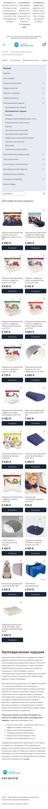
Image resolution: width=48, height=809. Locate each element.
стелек (26, 759)
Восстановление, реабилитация (16, 154)
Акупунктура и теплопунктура (15, 164)
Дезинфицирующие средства (15, 169)
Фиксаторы (9, 145)
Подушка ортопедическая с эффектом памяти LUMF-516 (12, 499)
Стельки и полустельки (14, 142)
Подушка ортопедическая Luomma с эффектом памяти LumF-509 (12, 369)
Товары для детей (10, 88)
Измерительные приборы (13, 174)
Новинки (5, 60)
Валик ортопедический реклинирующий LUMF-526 (34, 412)
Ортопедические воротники (16, 134)
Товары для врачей (11, 98)
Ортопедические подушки (15, 111)
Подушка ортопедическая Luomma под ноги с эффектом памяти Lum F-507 (12, 235)
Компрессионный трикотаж (16, 130)
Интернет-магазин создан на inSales (15, 804)
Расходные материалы (12, 179)
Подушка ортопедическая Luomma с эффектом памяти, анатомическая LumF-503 (12, 324)
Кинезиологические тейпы (16, 149)
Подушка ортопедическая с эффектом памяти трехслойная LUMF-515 (12, 412)
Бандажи (8, 115)
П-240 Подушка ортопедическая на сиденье (9, 542)
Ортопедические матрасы (15, 107)
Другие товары (9, 184)
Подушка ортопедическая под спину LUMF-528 (12, 584)
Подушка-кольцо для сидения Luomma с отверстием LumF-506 (34, 369)
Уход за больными (10, 159)
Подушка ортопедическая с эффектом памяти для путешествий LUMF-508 (35, 234)
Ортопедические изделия (21, 52)
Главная (5, 52)
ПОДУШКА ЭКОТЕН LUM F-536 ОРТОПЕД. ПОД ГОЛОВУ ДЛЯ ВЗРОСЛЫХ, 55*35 (12, 627)
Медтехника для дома (31, 60)
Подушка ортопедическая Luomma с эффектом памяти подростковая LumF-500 (35, 324)
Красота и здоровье (11, 93)
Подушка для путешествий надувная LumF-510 (34, 499)
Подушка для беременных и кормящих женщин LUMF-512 (12, 455)
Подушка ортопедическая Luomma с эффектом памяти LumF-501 (12, 280)
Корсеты (8, 126)
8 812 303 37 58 (10, 778)
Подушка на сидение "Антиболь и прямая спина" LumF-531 (33, 542)
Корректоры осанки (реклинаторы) (19, 138)
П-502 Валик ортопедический (31, 584)
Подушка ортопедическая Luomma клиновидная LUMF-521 (35, 455)
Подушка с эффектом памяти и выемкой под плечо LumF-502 (34, 280)
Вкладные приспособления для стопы (20, 119)
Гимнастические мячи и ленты (17, 122)
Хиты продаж (15, 60)
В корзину (12, 248)
